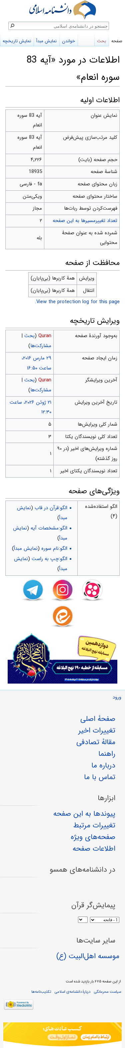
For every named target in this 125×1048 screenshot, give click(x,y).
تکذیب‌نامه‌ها (41, 992)
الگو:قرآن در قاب (51, 508)
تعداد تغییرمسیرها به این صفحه (85, 221)
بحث (29, 336)
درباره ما (103, 765)
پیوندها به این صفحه (84, 813)
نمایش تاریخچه (17, 41)
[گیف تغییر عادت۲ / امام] (62, 1035)
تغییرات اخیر (96, 730)
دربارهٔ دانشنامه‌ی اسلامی (72, 992)
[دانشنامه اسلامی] (62, 10)
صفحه (116, 41)
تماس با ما (99, 777)
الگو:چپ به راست (49, 559)
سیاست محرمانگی (107, 992)
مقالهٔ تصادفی (95, 742)
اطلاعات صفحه (94, 848)
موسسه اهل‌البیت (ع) (87, 956)
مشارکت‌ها (40, 346)
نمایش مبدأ (26, 548)
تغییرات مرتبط (94, 825)
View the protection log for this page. (77, 302)
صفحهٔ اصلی (97, 719)
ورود (117, 697)
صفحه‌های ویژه (93, 837)
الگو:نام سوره (54, 548)
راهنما (106, 753)
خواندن (68, 41)
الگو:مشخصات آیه (49, 528)
